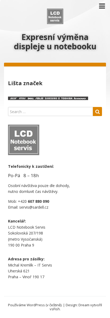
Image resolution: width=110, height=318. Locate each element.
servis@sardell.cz (33, 207)
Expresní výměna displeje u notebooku (55, 41)
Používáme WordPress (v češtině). (35, 305)
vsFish (55, 309)
